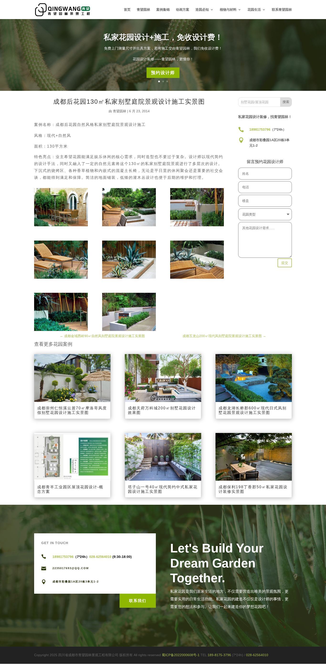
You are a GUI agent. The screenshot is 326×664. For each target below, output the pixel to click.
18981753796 (259, 129)
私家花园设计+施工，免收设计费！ (163, 37)
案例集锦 (163, 9)
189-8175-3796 (220, 655)
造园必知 (202, 9)
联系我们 (137, 601)
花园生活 (254, 9)
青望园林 (143, 9)
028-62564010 (100, 557)
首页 (127, 9)
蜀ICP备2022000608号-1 (181, 655)
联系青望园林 (282, 9)
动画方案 (182, 9)
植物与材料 (228, 9)
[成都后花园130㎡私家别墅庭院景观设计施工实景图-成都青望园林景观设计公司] (61, 207)
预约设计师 (163, 72)
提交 (284, 263)
